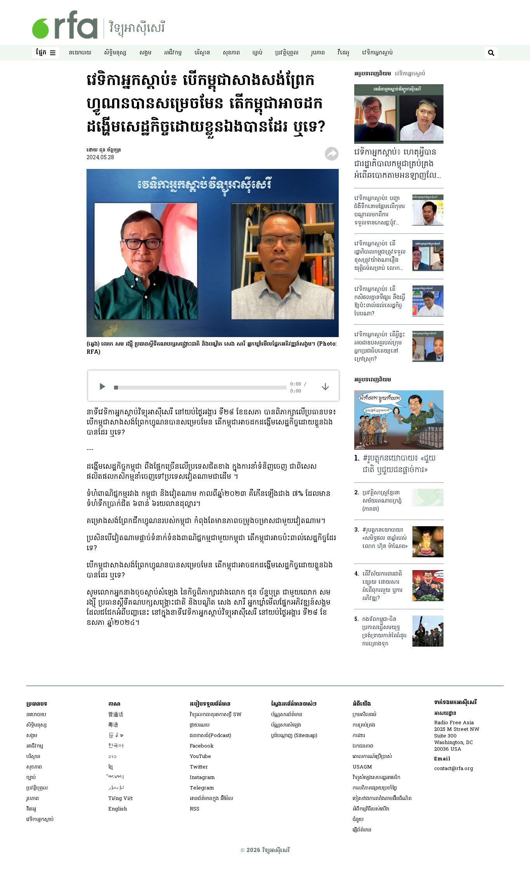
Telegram (202, 788)
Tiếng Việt (120, 798)
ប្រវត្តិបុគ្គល (286, 53)
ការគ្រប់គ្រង (364, 725)
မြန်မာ (115, 735)
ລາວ (112, 756)
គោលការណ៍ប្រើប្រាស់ (372, 756)
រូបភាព (318, 53)
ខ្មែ (110, 767)
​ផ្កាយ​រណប (200, 725)
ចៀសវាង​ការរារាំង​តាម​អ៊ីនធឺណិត (382, 798)
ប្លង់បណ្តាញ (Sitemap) (294, 735)
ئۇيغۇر (116, 788)
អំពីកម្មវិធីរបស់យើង (371, 809)
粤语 (113, 725)
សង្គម (145, 53)
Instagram (202, 777)
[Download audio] (325, 386)
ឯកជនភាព (363, 746)
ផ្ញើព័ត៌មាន (362, 830)
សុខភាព (231, 53)
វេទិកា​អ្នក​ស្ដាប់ (377, 53)
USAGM (362, 767)
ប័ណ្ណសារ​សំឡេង (286, 725)
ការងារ (359, 735)
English (117, 809)
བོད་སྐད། (116, 777)
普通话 (115, 714)
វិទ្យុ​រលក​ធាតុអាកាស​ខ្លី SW (216, 714)
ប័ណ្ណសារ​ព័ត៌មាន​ (286, 714)
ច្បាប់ (257, 53)
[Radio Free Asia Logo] (98, 24)
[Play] (105, 387)
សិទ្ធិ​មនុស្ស (115, 53)
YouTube (200, 756)
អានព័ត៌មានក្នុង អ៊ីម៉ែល (211, 798)
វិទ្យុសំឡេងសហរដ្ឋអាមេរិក (376, 777)
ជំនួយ (358, 819)
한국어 (115, 746)
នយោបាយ (80, 53)
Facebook (202, 746)
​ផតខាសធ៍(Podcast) (210, 735)
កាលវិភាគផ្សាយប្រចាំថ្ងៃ (375, 788)
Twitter (199, 767)
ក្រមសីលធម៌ (364, 714)
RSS (194, 809)
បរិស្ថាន (202, 53)
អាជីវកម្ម (173, 53)
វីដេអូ (343, 53)
